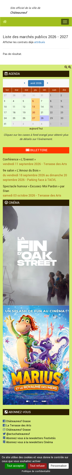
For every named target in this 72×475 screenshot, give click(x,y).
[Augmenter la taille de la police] (69, 67)
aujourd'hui (36, 129)
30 (33, 95)
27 (33, 118)
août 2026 (36, 83)
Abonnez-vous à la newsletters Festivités (30, 438)
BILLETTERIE (38, 150)
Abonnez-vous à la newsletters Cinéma (29, 442)
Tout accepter (15, 466)
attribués (39, 42)
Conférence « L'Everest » (19, 159)
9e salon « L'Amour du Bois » (21, 170)
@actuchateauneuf (18, 434)
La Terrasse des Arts (18, 425)
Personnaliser (59, 466)
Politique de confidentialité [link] (36, 471)
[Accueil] (4, 21)
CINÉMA (13, 203)
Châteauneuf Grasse (18, 421)
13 (33, 106)
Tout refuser (37, 466)
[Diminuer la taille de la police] (65, 67)
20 (33, 112)
